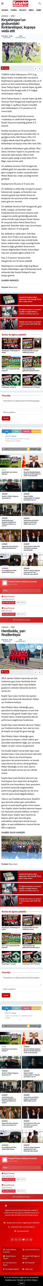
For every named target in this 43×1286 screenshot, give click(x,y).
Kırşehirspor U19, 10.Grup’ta (31, 387)
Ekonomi (22, 10)
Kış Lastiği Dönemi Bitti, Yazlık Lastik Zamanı (9, 571)
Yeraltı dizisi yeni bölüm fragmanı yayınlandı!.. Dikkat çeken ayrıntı (31, 522)
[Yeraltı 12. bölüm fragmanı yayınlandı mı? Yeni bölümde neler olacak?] (32, 560)
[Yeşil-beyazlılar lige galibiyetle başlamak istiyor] (31, 362)
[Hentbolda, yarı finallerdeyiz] (21, 656)
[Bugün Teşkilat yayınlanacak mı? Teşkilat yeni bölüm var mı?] (32, 485)
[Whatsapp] (27, 1239)
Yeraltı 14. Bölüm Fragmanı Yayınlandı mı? (10, 497)
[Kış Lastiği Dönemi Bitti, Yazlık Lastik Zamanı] (10, 560)
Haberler (4, 16)
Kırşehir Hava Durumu (32, 1250)
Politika (14, 10)
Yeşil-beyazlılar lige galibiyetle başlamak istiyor (31, 370)
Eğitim (31, 10)
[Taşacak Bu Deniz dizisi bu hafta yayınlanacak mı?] (10, 535)
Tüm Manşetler (30, 1263)
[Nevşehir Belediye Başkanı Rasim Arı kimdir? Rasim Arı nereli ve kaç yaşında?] (32, 461)
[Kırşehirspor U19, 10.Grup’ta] (31, 380)
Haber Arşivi (29, 1269)
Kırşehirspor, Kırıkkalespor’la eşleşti (11, 351)
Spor (13, 16)
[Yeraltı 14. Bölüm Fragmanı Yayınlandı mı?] (10, 485)
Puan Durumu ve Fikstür (10, 1264)
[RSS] (31, 1239)
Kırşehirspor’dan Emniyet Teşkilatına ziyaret (30, 351)
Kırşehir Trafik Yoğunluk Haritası (31, 1257)
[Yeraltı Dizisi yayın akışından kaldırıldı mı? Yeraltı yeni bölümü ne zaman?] (10, 509)
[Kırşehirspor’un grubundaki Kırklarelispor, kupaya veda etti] (21, 52)
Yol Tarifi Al (22, 602)
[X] (16, 1239)
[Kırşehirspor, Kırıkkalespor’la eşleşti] (11, 343)
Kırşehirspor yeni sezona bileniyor (9, 473)
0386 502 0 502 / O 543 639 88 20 (23, 1227)
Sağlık (38, 10)
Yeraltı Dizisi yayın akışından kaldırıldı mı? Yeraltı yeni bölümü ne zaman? (9, 523)
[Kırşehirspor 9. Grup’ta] (11, 380)
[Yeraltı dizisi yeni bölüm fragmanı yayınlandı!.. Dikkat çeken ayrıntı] (32, 509)
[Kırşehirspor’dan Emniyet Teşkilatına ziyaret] (31, 343)
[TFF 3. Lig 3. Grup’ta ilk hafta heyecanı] (11, 362)
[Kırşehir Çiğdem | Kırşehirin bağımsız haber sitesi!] (20, 3)
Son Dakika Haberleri (12, 1269)
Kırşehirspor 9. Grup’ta (9, 387)
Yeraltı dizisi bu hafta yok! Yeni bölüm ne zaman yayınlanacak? (32, 548)
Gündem (5, 10)
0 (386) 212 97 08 (9, 602)
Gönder (6, 418)
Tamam (21, 1283)
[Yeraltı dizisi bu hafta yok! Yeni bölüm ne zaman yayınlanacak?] (32, 535)
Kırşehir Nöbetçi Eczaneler (9, 1251)
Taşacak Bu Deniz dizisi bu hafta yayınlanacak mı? (10, 547)
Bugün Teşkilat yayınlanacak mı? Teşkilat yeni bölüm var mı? (32, 498)
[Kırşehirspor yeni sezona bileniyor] (10, 461)
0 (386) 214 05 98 (9, 614)
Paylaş (6, 68)
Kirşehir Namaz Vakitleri (9, 1257)
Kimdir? (27, 470)
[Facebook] (12, 1239)
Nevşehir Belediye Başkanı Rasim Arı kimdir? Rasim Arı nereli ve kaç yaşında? (32, 474)
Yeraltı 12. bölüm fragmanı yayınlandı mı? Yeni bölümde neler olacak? (32, 572)
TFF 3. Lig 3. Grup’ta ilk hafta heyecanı (11, 370)
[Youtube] (23, 1239)
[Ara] (40, 3)
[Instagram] (19, 1239)
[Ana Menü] (2, 4)
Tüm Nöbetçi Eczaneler (22, 620)
